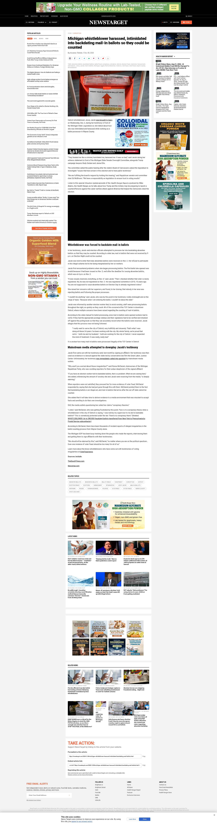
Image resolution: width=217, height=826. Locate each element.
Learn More (132, 819)
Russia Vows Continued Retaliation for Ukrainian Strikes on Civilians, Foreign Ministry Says (43, 66)
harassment (141, 64)
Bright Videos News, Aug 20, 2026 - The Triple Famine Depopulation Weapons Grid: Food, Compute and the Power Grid (163, 108)
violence (118, 66)
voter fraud (132, 66)
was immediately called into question (111, 359)
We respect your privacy (34, 800)
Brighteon (34, 16)
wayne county (141, 66)
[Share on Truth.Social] (98, 58)
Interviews (54, 16)
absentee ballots (77, 64)
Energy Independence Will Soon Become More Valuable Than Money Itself (163, 93)
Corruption (77, 33)
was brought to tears (104, 120)
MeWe (97, 795)
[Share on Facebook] (75, 58)
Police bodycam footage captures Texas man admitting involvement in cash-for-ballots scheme (108, 689)
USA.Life (97, 800)
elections (134, 64)
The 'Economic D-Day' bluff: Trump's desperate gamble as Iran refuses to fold (42, 135)
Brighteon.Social (100, 787)
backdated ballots (88, 64)
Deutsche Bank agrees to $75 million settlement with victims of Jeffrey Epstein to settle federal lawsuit (135, 561)
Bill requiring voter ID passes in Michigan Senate (99, 717)
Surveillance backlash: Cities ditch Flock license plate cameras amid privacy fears (42, 143)
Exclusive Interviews (133, 795)
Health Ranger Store (165, 792)
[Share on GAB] (89, 58)
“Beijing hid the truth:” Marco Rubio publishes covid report (106, 560)
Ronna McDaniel (110, 66)
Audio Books (64, 16)
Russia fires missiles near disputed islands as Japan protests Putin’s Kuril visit (42, 44)
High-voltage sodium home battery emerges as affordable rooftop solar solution (42, 80)
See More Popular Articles (44, 228)
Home (26, 16)
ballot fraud (98, 64)
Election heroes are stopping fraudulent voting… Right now (134, 689)
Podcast (129, 792)
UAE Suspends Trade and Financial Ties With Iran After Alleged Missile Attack (43, 159)
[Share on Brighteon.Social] (70, 58)
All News (130, 787)
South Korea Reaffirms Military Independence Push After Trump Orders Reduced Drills (42, 59)
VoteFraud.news (86, 452)
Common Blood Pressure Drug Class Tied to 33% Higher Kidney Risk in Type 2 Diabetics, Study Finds (43, 167)
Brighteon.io (99, 785)
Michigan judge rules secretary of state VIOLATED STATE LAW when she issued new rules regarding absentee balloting (140, 720)
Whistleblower (72, 67)
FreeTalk (97, 792)
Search (190, 16)
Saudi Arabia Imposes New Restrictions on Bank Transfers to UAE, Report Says (43, 184)
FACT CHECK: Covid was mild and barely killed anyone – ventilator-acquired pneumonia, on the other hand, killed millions (80, 561)
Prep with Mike (44, 16)
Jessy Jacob (80, 66)
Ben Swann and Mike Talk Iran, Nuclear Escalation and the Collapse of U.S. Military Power (164, 79)
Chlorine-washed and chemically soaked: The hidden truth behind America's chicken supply (42, 221)
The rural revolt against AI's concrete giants (41, 101)
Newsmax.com (73, 466)
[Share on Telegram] (84, 58)
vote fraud (125, 66)
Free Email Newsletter (166, 787)
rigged (102, 66)
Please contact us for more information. (80, 775)
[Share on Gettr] (103, 58)
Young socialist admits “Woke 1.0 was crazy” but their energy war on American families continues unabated (43, 199)
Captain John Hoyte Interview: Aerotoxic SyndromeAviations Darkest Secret (180, 106)
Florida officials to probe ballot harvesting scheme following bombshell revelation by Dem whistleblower (79, 690)
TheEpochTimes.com (76, 461)
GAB (96, 797)
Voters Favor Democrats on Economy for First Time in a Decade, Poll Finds (42, 121)
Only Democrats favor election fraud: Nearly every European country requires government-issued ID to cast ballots (119, 722)
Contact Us (162, 785)
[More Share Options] (108, 58)
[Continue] (69, 795)
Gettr (96, 790)
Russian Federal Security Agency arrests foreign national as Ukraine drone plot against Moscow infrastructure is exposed (42, 151)
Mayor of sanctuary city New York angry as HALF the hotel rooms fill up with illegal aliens (108, 592)
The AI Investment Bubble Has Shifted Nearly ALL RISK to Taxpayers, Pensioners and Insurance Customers (182, 94)
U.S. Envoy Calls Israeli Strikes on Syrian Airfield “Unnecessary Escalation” (42, 94)
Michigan (97, 66)
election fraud (126, 64)
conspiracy (105, 64)
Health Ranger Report (164, 56)
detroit (119, 64)
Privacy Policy (163, 790)
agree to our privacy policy (82, 821)
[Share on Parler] (94, 58)
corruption (113, 64)
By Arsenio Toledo (75, 53)
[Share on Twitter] (79, 58)
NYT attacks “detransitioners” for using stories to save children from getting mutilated (135, 592)
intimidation (71, 66)
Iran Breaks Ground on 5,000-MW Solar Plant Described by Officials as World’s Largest (41, 128)
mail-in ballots (89, 66)
